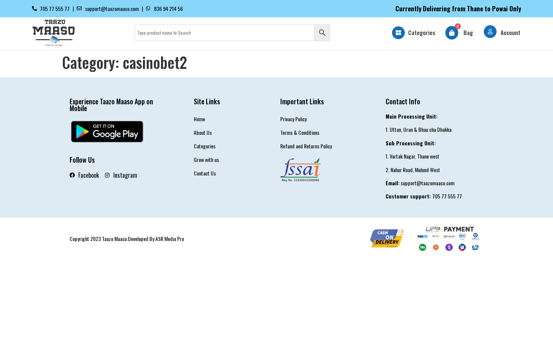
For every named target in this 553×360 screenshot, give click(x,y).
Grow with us (206, 159)
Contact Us (205, 173)
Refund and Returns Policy (306, 146)
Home (199, 119)
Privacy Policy (293, 119)
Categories (421, 32)
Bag (468, 32)
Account (510, 32)
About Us (203, 132)
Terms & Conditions (299, 132)
